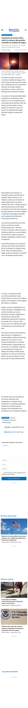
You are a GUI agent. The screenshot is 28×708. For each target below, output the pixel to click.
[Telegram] (22, 436)
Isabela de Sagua (6, 422)
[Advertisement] (14, 14)
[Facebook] (8, 436)
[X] (15, 436)
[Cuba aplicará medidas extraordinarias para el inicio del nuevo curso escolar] (14, 590)
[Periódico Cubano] (14, 30)
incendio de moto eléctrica (9, 420)
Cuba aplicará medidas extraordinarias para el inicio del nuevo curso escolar (12, 601)
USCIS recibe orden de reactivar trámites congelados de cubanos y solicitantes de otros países (13, 628)
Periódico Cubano (6, 50)
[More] (26, 436)
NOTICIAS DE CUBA (7, 35)
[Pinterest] (18, 436)
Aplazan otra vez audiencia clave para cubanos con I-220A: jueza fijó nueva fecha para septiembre (14, 538)
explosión (12, 417)
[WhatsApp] (11, 436)
